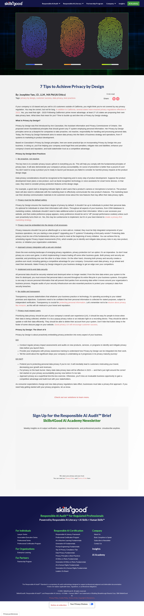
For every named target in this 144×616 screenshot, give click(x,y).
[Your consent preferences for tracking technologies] (11, 614)
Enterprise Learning (24, 552)
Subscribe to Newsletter (102, 540)
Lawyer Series (22, 534)
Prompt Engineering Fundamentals (67, 547)
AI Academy (133, 4)
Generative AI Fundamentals (65, 543)
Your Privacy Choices (79, 604)
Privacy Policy (70, 478)
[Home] (14, 3)
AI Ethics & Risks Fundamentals (67, 559)
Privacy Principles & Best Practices (68, 556)
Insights (122, 4)
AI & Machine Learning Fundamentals (68, 540)
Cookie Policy (63, 598)
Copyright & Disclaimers (86, 598)
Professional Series (24, 540)
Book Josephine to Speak (103, 537)
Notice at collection (59, 605)
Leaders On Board (62, 571)
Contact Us (98, 543)
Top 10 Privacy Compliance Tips (67, 550)
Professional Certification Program (29, 543)
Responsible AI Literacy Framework (68, 534)
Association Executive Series (27, 537)
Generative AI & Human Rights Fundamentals (71, 568)
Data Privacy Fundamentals (65, 553)
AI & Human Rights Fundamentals (67, 565)
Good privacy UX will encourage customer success (76, 325)
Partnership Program (94, 4)
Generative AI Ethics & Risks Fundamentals (71, 562)
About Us (97, 534)
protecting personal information (72, 302)
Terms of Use (82, 478)
